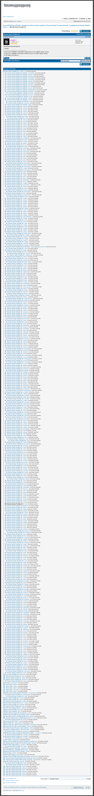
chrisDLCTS (22, 71)
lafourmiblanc (33, 724)
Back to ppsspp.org (8, 16)
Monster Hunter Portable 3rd (11, 71)
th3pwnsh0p (26, 397)
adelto (24, 273)
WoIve (19, 711)
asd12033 (25, 345)
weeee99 (30, 98)
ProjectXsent (27, 671)
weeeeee (25, 422)
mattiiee (28, 751)
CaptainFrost (26, 654)
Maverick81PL (27, 163)
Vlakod (24, 659)
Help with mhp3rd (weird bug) (11, 761)
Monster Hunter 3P (9, 723)
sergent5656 (26, 570)
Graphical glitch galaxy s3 (10, 754)
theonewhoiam (26, 385)
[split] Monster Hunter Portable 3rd (13, 736)
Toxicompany (26, 621)
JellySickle (23, 707)
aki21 (24, 121)
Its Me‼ (24, 173)
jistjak (25, 661)
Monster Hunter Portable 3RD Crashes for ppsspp (17, 756)
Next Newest (15, 60)
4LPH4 (24, 672)
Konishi (24, 525)
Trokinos (25, 564)
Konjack (26, 290)
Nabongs (25, 657)
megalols (25, 539)
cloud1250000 (31, 73)
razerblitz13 (23, 744)
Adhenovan (25, 489)
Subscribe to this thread (10, 782)
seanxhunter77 (14, 682)
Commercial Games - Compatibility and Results (70, 25)
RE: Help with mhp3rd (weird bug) (12, 766)
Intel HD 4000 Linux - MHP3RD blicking (14, 749)
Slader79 (25, 260)
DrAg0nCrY (25, 575)
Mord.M (25, 644)
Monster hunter (8, 753)
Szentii (27, 714)
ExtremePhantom (18, 723)
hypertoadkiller (26, 565)
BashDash (25, 375)
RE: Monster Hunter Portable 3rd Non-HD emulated (17, 743)
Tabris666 (34, 743)
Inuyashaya (27, 530)
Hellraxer (25, 288)
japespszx (25, 505)
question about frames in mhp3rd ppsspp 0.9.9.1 (16, 716)
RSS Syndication (43, 787)
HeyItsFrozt (25, 592)
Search (66, 18)
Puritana (25, 475)
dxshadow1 (25, 641)
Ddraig (24, 250)
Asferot (24, 519)
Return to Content (27, 787)
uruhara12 (25, 113)
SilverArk (29, 726)
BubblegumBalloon (32, 89)
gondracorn (25, 529)
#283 (89, 36)
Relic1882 (25, 609)
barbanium (25, 514)
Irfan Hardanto (26, 148)
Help (89, 18)
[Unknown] (30, 76)
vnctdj (30, 96)
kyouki (25, 437)
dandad (24, 517)
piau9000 (26, 370)
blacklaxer (25, 383)
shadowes (25, 540)
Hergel (32, 729)
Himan (24, 450)
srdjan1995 (25, 332)
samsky (25, 666)
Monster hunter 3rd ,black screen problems (15, 726)
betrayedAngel (26, 283)
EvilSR (31, 727)
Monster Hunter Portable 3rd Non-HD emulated (16, 741)
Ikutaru (21, 709)
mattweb (25, 114)
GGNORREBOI (36, 759)
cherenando (25, 470)
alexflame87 (25, 333)
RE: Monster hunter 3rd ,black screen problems (16, 728)
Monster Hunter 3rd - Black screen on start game (17, 724)
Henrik (24, 221)
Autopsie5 (25, 510)
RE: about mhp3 (8, 684)
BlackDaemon (31, 91)
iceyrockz (25, 460)
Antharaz (25, 624)
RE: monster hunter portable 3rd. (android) (16, 73)
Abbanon (26, 664)
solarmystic (26, 103)
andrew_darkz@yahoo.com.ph (38, 246)
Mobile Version (35, 787)
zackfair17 (25, 236)
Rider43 (25, 256)
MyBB (10, 790)
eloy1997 (25, 313)
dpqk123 (25, 123)
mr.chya (25, 357)
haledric (25, 380)
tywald (24, 562)
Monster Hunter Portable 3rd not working (14, 714)
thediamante (26, 368)
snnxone (30, 88)
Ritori (24, 131)
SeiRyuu (15, 686)
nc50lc (24, 474)
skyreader (25, 352)
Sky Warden (27, 443)
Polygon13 (25, 291)
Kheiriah (25, 377)
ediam (24, 547)
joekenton (30, 74)
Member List (73, 18)
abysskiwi (22, 761)
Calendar (82, 18)
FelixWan (25, 218)
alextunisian (25, 445)
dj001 (24, 634)
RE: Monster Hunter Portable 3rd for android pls (17, 246)
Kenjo (24, 582)
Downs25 (25, 126)
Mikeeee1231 (23, 674)
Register (19, 21)
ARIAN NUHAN (34, 756)
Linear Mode (87, 34)
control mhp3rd (7, 739)
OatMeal (26, 702)
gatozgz (25, 667)
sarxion (26, 484)
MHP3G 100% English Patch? (12, 744)
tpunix (24, 144)
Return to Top (19, 787)
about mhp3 (7, 682)
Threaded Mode (80, 34)
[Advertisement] (36, 12)
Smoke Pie (25, 642)
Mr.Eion (32, 716)
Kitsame (25, 554)
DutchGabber (26, 325)
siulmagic (25, 231)
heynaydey (25, 627)
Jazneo (24, 559)
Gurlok (25, 139)
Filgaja (24, 509)
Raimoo (26, 293)
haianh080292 (26, 607)
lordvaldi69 (25, 736)
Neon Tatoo (25, 462)
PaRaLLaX (25, 494)
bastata (24, 129)
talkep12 (25, 200)
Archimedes (25, 312)
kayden (24, 285)
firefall (20, 721)
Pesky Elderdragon (27, 216)
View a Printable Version (10, 778)
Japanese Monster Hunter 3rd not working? (15, 713)
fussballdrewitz (26, 138)
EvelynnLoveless (27, 286)
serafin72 (25, 190)
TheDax (30, 99)
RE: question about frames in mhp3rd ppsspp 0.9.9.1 (18, 718)
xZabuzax (28, 253)
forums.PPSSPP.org (9, 25)
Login (14, 21)
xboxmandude (26, 487)
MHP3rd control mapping (10, 711)
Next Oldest (8, 60)
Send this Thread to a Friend (11, 780)
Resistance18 (26, 545)
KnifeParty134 (26, 629)
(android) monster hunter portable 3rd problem (16, 692)
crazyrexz (25, 662)
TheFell (24, 774)
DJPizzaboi (25, 337)
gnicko (24, 171)
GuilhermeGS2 (29, 255)
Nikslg (24, 579)
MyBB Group (21, 790)
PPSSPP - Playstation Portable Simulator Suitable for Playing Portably (36, 25)
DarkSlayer (26, 338)
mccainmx (25, 469)
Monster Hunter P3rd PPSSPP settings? (14, 751)
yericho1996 (26, 408)
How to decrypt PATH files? (11, 721)
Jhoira (24, 534)
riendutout (25, 500)
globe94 (25, 268)
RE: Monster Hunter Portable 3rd (14, 103)
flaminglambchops (33, 741)
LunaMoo (25, 168)
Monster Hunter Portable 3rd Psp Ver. (13, 702)
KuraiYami (25, 601)
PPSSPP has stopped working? (12, 708)
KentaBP (25, 669)
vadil (24, 342)
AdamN (24, 773)
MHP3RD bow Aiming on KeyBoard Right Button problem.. (19, 733)
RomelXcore (27, 626)
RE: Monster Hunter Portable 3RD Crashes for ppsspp (18, 758)
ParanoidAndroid (26, 646)
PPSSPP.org (12, 787)
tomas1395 (25, 555)
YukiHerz (25, 652)
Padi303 (25, 230)
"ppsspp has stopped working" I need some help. (17, 729)
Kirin (29, 86)
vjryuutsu (25, 467)
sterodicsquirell (27, 348)
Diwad (24, 316)
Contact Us (6, 787)
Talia (24, 430)
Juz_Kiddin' (25, 392)
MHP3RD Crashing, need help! (12, 748)
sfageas (30, 104)
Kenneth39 (22, 704)
